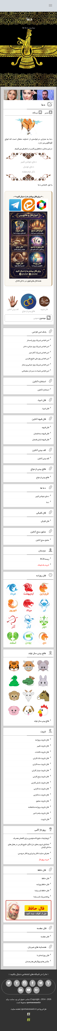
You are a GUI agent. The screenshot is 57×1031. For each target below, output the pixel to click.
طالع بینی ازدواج (42, 477)
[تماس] (17, 983)
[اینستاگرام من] (25, 983)
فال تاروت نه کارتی (41, 788)
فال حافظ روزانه (42, 884)
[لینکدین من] (21, 990)
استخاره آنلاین (43, 389)
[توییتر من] (9, 983)
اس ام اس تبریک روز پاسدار (38, 340)
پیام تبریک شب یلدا (41, 896)
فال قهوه (45, 427)
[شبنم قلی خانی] (12, 95)
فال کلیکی (45, 521)
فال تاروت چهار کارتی (40, 770)
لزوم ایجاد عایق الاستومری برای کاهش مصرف (31, 838)
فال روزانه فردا (43, 955)
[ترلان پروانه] (28, 95)
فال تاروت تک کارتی (41, 758)
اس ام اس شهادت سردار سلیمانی (35, 371)
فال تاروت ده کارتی (41, 795)
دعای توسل (28, 166)
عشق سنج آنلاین (42, 540)
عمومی (36, 318)
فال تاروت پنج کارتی (41, 776)
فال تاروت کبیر (43, 746)
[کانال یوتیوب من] (29, 990)
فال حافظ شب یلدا (42, 890)
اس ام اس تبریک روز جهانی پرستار (35, 364)
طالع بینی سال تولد (41, 721)
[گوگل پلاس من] (36, 990)
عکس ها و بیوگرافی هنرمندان (37, 961)
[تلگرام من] (40, 983)
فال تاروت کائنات (42, 752)
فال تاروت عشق (42, 801)
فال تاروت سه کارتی (41, 764)
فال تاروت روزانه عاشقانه (38, 807)
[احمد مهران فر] (45, 95)
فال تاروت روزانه (42, 740)
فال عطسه (45, 936)
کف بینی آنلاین (43, 458)
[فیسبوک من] (32, 983)
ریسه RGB (44, 559)
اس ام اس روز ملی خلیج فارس (37, 358)
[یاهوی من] (48, 983)
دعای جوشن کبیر (29, 161)
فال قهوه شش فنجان (40, 439)
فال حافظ (45, 878)
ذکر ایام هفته (28, 171)
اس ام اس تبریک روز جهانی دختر (36, 346)
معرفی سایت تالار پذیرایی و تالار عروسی (33, 853)
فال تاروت (45, 819)
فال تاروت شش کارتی (40, 782)
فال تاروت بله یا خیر (41, 813)
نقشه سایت (15, 1009)
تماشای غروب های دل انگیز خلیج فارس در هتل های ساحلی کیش (29, 845)
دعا (29, 18)
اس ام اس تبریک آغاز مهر (39, 352)
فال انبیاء (45, 408)
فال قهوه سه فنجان (41, 433)
